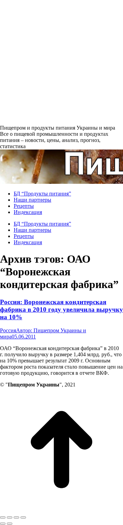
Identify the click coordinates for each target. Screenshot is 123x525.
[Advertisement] (61, 61)
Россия (8, 330)
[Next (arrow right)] (9, 524)
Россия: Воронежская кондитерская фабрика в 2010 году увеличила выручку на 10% (61, 309)
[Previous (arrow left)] (2, 524)
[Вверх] (61, 509)
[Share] (9, 517)
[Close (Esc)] (2, 517)
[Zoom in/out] (23, 517)
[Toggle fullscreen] (16, 517)
